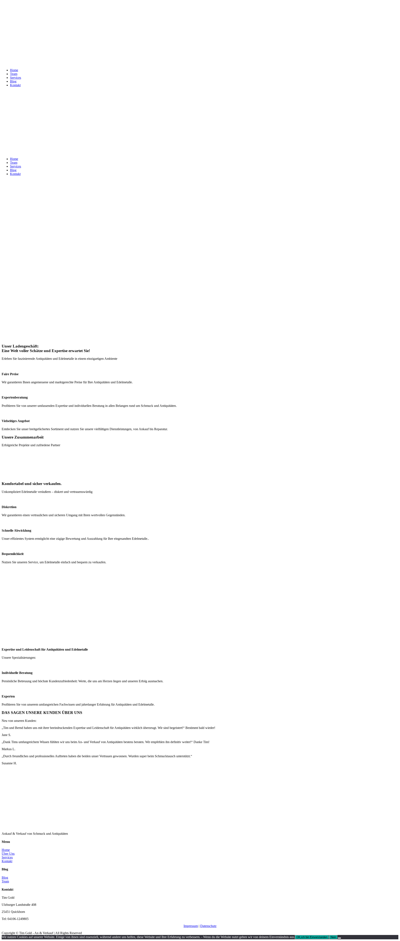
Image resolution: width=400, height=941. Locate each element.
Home (14, 70)
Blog (13, 81)
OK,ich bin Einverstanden (311, 937)
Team (13, 74)
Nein (333, 937)
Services (15, 77)
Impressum (191, 926)
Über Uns (8, 853)
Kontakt (15, 85)
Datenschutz (208, 926)
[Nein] (339, 938)
